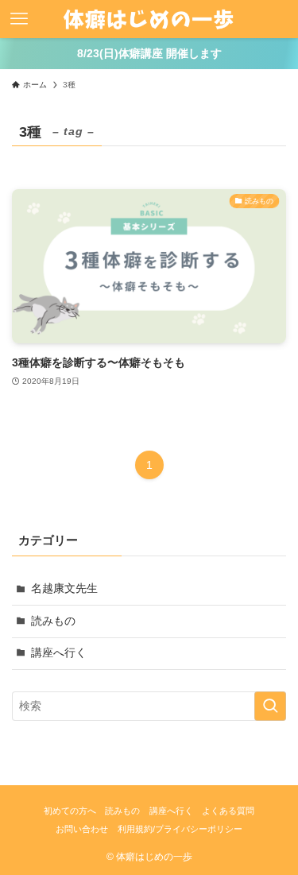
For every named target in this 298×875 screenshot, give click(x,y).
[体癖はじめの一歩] (149, 19)
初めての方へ (70, 810)
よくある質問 (228, 810)
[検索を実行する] (270, 706)
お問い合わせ (82, 829)
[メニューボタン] (19, 19)
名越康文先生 (64, 588)
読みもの (53, 621)
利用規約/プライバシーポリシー (180, 829)
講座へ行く (59, 653)
